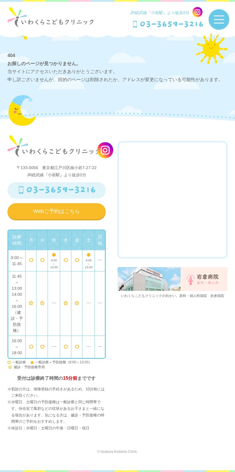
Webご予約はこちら (56, 211)
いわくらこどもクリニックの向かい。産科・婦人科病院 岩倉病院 (172, 296)
